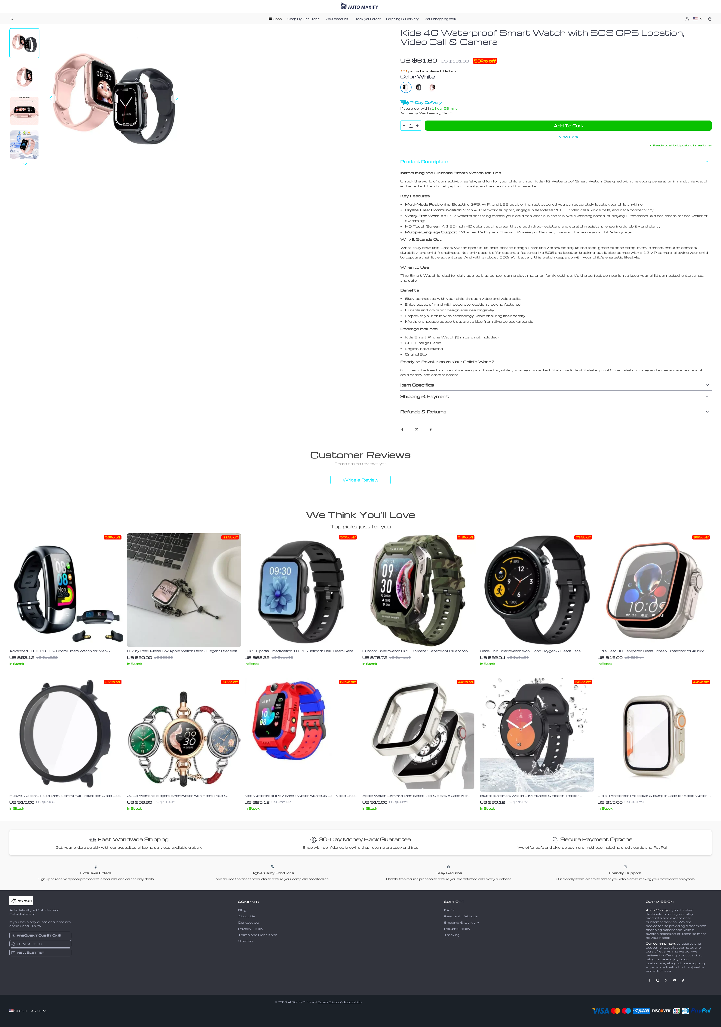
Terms (323, 1002)
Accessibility (352, 1002)
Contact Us (248, 922)
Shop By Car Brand (303, 19)
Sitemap (245, 941)
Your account (336, 19)
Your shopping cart (440, 19)
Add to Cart (568, 125)
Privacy (334, 1002)
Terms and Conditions (257, 935)
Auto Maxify (657, 910)
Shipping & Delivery (402, 19)
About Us (246, 916)
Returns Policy (457, 929)
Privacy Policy (250, 929)
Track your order (367, 19)
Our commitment (661, 943)
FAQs (449, 910)
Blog (242, 910)
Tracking (452, 935)
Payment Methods (461, 916)
